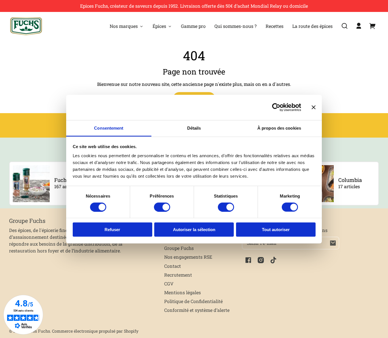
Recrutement (178, 275)
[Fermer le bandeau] (314, 107)
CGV (169, 284)
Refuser (112, 229)
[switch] (162, 206)
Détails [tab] (194, 127)
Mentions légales (182, 292)
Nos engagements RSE (188, 257)
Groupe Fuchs (179, 248)
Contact (172, 266)
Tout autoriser (276, 229)
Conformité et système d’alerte (197, 310)
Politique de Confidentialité (193, 301)
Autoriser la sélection (194, 229)
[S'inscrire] (333, 243)
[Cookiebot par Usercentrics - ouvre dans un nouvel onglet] (276, 107)
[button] (344, 26)
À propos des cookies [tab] (279, 127)
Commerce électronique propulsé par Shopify (95, 331)
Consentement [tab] (108, 127)
